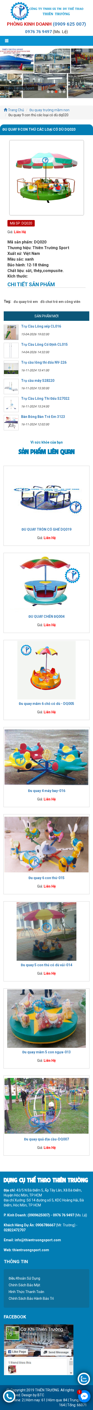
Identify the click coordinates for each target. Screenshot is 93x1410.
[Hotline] (9, 1396)
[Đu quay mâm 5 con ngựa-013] (46, 1018)
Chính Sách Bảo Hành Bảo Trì (31, 1298)
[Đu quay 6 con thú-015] (46, 844)
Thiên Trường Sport (19, 88)
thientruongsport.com (30, 1250)
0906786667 (45, 1225)
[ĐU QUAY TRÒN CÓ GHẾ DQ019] (46, 496)
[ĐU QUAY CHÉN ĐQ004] (46, 583)
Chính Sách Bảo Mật (24, 1285)
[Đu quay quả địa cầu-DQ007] (46, 1106)
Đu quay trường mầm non (49, 110)
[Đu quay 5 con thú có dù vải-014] (46, 931)
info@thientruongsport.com (38, 1240)
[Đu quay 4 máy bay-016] (46, 757)
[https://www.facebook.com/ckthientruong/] (38, 1349)
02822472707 (15, 1230)
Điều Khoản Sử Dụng (24, 1278)
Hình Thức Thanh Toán (26, 1292)
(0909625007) (39, 1215)
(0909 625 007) (69, 24)
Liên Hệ (20, 232)
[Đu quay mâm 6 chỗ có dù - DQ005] (46, 670)
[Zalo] (83, 1379)
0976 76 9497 (38, 31)
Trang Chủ (15, 110)
